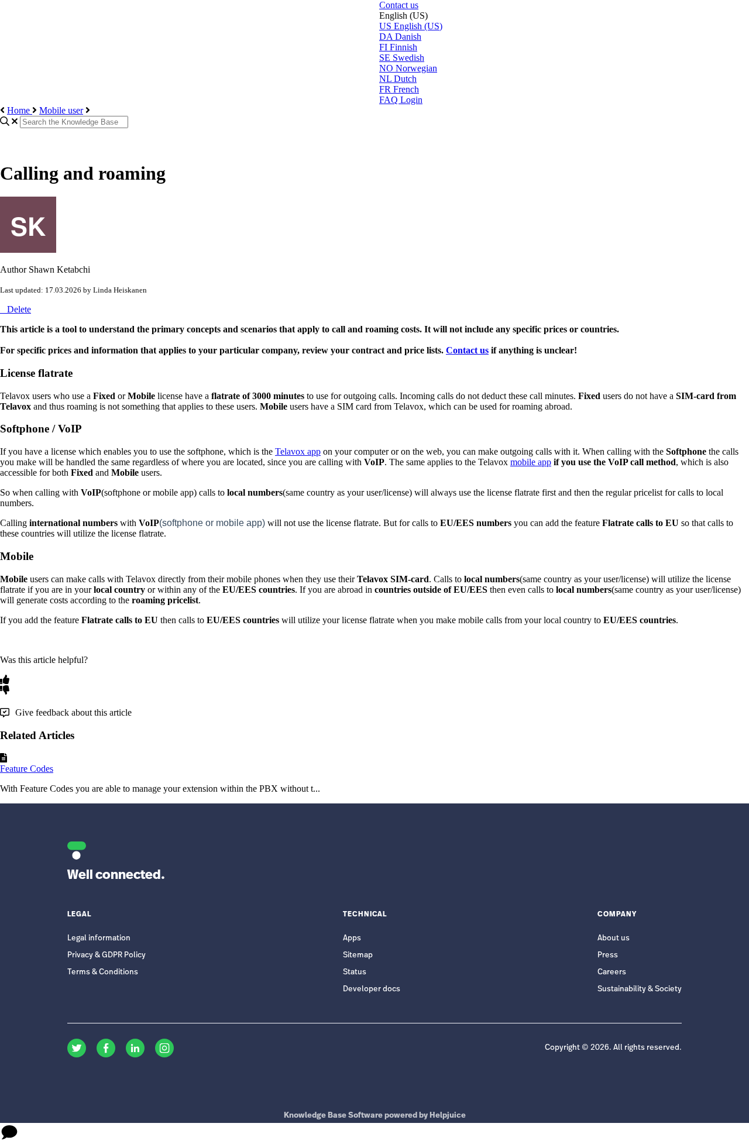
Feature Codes (26, 769)
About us (613, 938)
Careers (611, 972)
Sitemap (358, 955)
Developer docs (371, 989)
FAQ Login (400, 100)
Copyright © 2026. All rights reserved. (613, 1048)
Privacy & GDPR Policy (106, 955)
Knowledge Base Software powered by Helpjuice (375, 1115)
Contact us (398, 5)
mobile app (530, 462)
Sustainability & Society (639, 989)
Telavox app (298, 451)
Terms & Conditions (102, 972)
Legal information (98, 938)
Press (607, 955)
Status (354, 972)
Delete (19, 309)
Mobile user (61, 110)
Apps (352, 938)
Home (19, 110)
